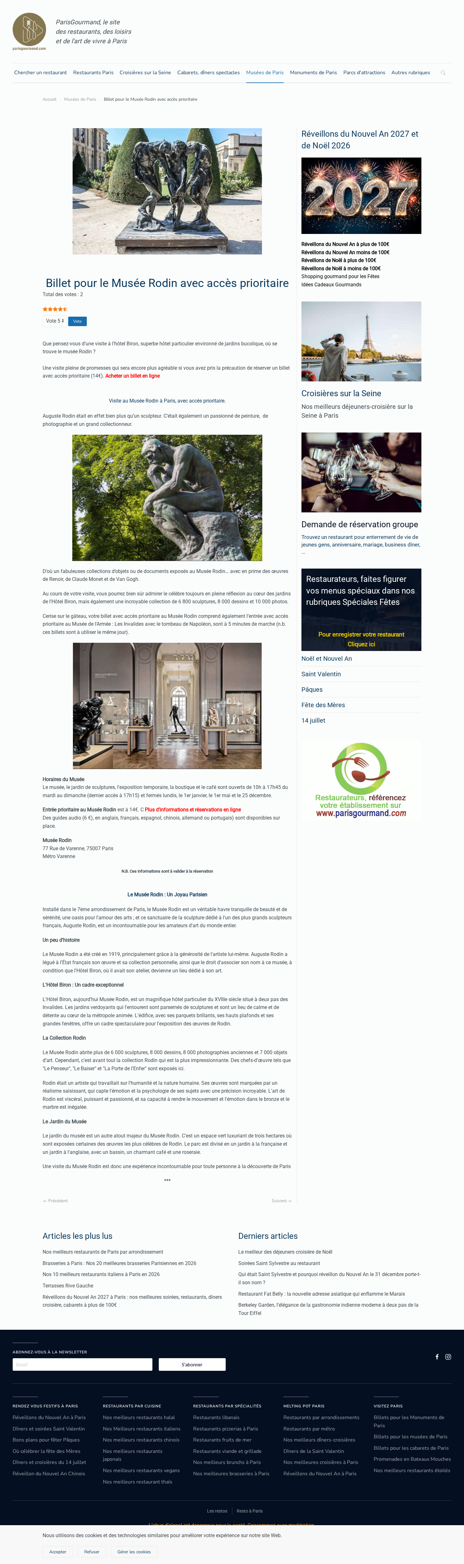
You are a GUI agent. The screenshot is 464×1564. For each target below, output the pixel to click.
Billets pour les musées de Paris (411, 1436)
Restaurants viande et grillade (227, 1451)
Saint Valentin (321, 674)
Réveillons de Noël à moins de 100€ (341, 269)
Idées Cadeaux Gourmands (331, 285)
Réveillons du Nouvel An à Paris (49, 1417)
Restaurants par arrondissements (321, 1417)
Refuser (91, 1552)
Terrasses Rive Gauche (68, 1286)
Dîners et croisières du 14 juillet (49, 1462)
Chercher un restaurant (40, 72)
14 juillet (313, 720)
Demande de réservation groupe (359, 524)
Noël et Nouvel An (326, 658)
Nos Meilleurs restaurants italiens (142, 1428)
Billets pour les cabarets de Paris (411, 1448)
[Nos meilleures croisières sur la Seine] (361, 341)
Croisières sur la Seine (145, 72)
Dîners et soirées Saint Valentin (49, 1428)
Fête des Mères (323, 705)
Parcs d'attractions (364, 72)
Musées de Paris (265, 72)
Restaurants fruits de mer (222, 1439)
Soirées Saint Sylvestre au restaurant (279, 1263)
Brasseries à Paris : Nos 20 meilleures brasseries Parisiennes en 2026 (119, 1263)
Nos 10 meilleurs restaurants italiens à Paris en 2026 (101, 1274)
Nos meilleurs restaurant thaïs (137, 1481)
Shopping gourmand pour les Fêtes (340, 276)
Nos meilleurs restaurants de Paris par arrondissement (103, 1252)
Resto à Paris (250, 1510)
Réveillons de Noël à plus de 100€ (338, 260)
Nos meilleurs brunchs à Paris (227, 1462)
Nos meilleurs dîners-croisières (319, 1439)
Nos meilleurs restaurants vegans (141, 1470)
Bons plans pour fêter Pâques (46, 1439)
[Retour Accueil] (29, 32)
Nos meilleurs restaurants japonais (133, 1455)
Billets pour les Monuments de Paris (409, 1421)
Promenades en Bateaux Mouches (412, 1459)
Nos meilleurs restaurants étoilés (412, 1470)
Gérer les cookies (134, 1552)
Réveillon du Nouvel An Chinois (49, 1473)
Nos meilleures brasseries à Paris (231, 1473)
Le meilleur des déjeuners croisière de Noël (285, 1252)
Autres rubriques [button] (410, 72)
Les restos (217, 1510)
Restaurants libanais (216, 1417)
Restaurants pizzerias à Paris (225, 1428)
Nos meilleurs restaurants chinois (141, 1439)
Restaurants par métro (309, 1428)
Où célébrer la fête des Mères (46, 1451)
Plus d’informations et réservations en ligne (193, 810)
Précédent (58, 1201)
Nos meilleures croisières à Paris (320, 1462)
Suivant (279, 1201)
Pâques (312, 689)
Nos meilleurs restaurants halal (139, 1417)
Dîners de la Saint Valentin (313, 1451)
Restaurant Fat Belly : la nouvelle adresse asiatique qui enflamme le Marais (321, 1294)
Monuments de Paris (313, 72)
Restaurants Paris (93, 72)
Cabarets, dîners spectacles (208, 72)
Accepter (57, 1552)
